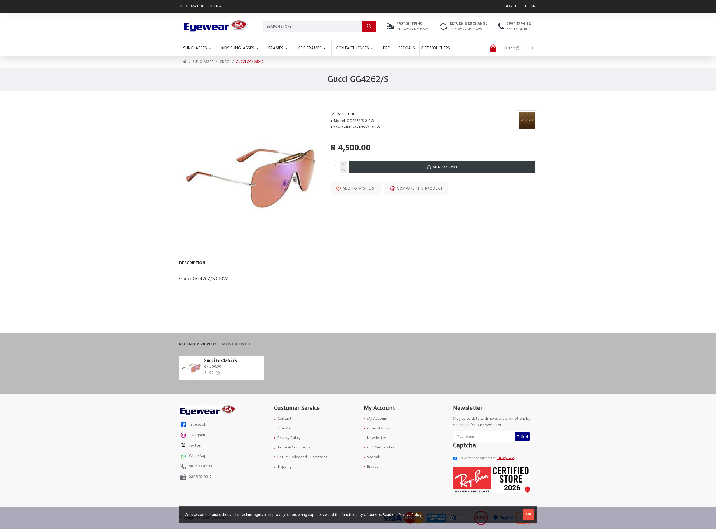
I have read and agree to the (487, 458)
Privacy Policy (410, 515)
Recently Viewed (197, 344)
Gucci (225, 61)
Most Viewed (236, 344)
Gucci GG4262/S (220, 360)
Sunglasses (203, 61)
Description (192, 263)
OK (528, 514)
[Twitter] (184, 446)
